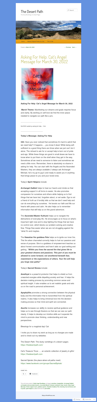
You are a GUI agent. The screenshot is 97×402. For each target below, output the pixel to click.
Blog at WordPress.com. (48, 395)
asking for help (59, 385)
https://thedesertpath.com (32, 354)
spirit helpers (29, 388)
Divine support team (31, 387)
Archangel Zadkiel (69, 383)
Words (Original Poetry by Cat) (35, 41)
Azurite (65, 385)
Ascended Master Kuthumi (47, 385)
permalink (47, 388)
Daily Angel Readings (39, 383)
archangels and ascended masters (30, 385)
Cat (36, 388)
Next (74, 47)
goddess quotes (42, 387)
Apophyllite (60, 383)
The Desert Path (32, 11)
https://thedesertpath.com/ (32, 344)
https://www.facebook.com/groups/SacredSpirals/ (41, 363)
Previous (68, 47)
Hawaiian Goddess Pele (53, 387)
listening (62, 387)
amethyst (54, 383)
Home (23, 41)
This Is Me (50, 41)
